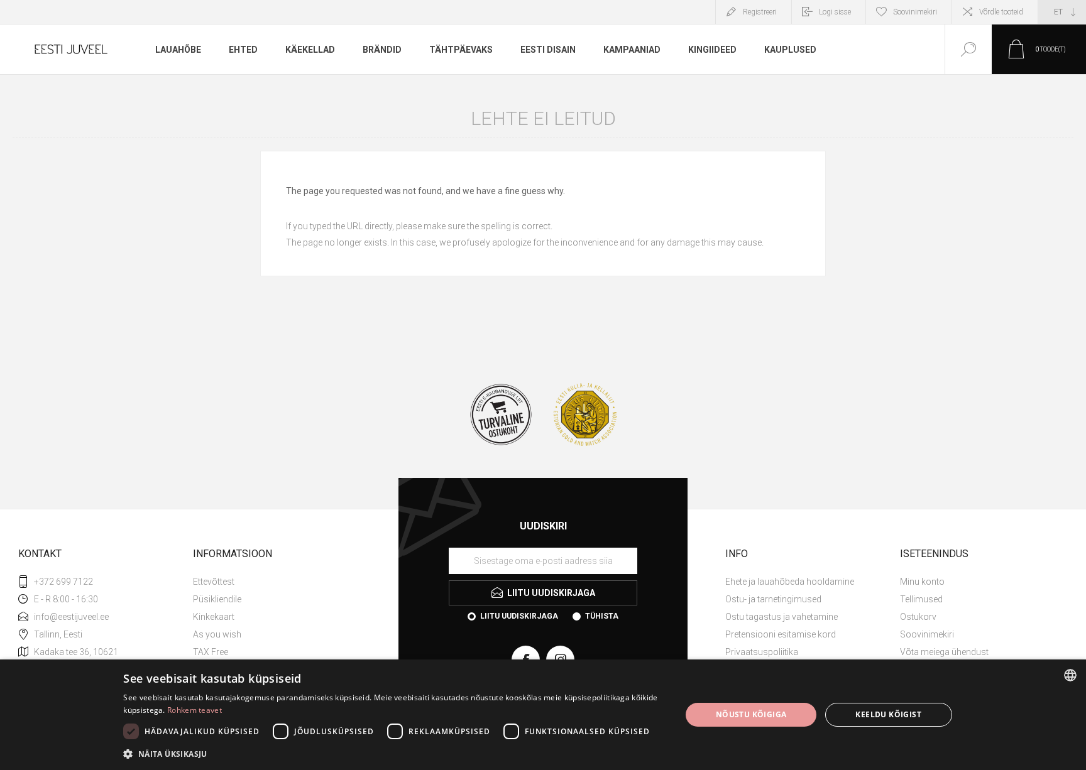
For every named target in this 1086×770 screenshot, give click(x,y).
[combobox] (1070, 675)
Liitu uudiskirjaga (519, 616)
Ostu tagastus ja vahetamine (781, 617)
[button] (393, 753)
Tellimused (921, 599)
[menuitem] (279, 581)
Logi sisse (835, 12)
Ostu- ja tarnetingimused (773, 599)
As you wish (217, 634)
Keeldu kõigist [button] (888, 714)
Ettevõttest (213, 582)
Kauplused (790, 50)
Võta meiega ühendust (944, 652)
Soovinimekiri (927, 634)
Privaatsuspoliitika (761, 652)
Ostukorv (918, 617)
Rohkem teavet (194, 710)
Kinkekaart (213, 617)
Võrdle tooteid (1001, 12)
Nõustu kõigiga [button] (751, 714)
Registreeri (760, 12)
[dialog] (543, 714)
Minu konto (922, 582)
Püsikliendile (217, 599)
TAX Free (210, 652)
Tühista (601, 616)
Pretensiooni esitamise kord (780, 634)
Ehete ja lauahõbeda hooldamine (789, 582)
